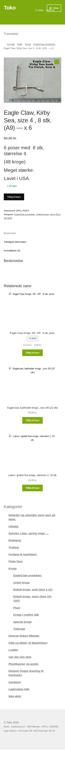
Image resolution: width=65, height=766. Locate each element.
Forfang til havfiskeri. (23, 554)
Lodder (13, 650)
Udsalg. (14, 526)
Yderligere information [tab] (15, 242)
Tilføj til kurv (14, 196)
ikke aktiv (15, 696)
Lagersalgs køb (19, 689)
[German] (30, 33)
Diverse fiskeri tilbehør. (24, 635)
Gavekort (15, 682)
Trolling (14, 547)
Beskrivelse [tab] (10, 233)
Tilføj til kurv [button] (32, 352)
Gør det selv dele (20, 657)
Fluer (16, 607)
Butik (19, 44)
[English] (25, 33)
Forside (11, 44)
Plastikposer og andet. (24, 664)
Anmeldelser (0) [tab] (12, 250)
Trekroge (19, 628)
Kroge (28, 44)
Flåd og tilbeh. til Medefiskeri (28, 643)
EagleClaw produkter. (45, 44)
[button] (56, 62)
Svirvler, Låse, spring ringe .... (29, 533)
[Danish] (21, 33)
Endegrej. (15, 540)
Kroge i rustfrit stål (26, 614)
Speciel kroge (22, 622)
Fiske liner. (16, 561)
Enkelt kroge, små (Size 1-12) (32, 589)
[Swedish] (34, 33)
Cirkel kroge (21, 582)
